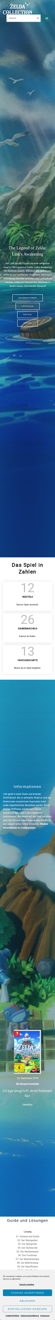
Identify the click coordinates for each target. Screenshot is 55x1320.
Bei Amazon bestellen (27, 1084)
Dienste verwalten (27, 1285)
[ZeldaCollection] (17, 8)
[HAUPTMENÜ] (47, 18)
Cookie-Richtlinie (12, 1316)
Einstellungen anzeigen (27, 1309)
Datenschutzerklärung (30, 1316)
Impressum (45, 1316)
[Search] (38, 18)
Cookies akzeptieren (27, 1292)
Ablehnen (27, 1300)
